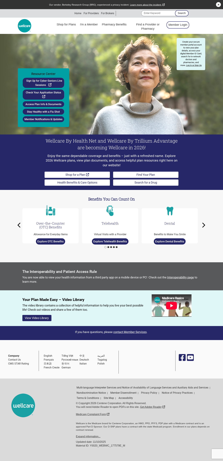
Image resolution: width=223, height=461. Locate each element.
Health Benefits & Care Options (77, 182)
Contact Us (14, 359)
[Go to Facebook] (182, 357)
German (66, 367)
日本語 (48, 363)
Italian (83, 363)
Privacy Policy (149, 392)
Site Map (109, 398)
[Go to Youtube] (190, 357)
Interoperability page (180, 277)
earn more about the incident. (147, 4)
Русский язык (70, 359)
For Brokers (107, 13)
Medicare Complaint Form (92, 414)
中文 (82, 355)
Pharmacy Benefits (114, 24)
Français (49, 359)
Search (182, 13)
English (48, 355)
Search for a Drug (146, 182)
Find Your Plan (145, 174)
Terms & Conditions (88, 398)
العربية (101, 355)
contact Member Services (130, 332)
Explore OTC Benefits (50, 241)
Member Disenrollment (123, 392)
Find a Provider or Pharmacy (147, 26)
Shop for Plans (67, 24)
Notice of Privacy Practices (177, 392)
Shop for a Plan (85, 174)
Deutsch (84, 359)
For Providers (91, 13)
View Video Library (37, 318)
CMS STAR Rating (18, 363)
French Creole (51, 367)
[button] (19, 225)
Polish (101, 363)
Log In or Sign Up (194, 65)
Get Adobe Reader (152, 407)
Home (77, 13)
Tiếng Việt (67, 355)
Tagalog (102, 359)
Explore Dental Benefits (169, 241)
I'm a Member (89, 24)
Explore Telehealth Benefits (110, 241)
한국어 (65, 363)
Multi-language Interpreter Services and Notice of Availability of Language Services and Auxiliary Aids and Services (142, 387)
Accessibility (126, 398)
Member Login (177, 24)
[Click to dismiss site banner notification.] (218, 4)
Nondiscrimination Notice (91, 392)
